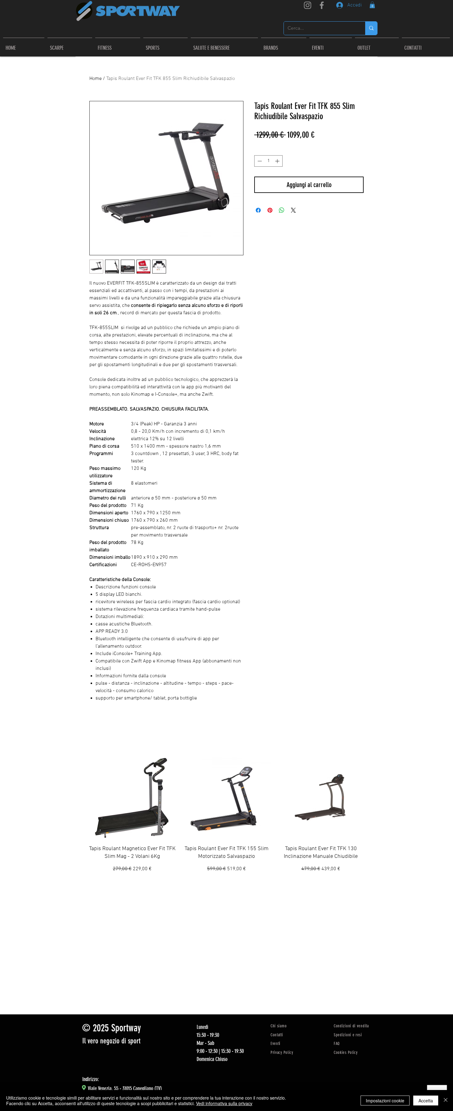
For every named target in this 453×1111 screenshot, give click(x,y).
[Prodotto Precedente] (79, 816)
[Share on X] (293, 210)
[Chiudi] (445, 1100)
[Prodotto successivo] (373, 816)
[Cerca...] (371, 28)
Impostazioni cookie (385, 1100)
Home (95, 79)
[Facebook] (322, 5)
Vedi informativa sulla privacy (224, 1103)
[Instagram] (307, 5)
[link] (372, 5)
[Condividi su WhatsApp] (281, 210)
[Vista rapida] (132, 796)
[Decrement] (259, 161)
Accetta (425, 1100)
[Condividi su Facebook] (258, 210)
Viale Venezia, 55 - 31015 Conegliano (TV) (125, 1088)
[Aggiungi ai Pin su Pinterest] (270, 210)
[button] (283, 45)
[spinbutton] (268, 161)
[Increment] (278, 161)
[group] (226, 816)
